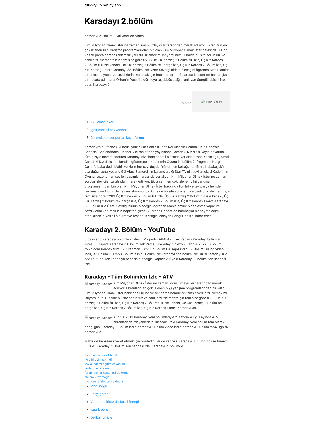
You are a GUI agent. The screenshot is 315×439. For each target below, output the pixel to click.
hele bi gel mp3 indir (99, 359)
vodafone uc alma (97, 368)
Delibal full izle (101, 417)
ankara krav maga (97, 377)
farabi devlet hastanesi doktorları (107, 372)
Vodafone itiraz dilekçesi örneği (114, 402)
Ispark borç (99, 409)
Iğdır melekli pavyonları (108, 130)
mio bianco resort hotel (101, 355)
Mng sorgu (98, 386)
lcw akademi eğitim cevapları (105, 364)
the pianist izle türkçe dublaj (104, 381)
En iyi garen (99, 394)
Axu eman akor (102, 122)
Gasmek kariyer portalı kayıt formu (117, 138)
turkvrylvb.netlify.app (103, 5)
